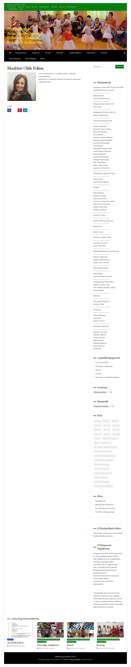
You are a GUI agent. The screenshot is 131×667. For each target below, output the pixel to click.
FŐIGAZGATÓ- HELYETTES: (103, 104)
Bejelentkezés (100, 501)
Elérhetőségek (13, 9)
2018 (116, 425)
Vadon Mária (97, 179)
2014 (106, 421)
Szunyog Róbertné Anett (102, 276)
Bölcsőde (34, 7)
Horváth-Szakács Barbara (102, 137)
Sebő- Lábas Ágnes (100, 165)
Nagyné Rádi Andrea (101, 115)
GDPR (21, 9)
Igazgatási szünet (99, 573)
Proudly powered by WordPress (50, 659)
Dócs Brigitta (98, 135)
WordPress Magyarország (105, 512)
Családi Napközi (44, 7)
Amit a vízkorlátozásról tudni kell (105, 567)
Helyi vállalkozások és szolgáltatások (106, 559)
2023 (107, 434)
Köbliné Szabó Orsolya (101, 260)
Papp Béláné (98, 274)
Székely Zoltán (98, 304)
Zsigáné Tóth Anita (100, 332)
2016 (97, 425)
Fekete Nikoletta (99, 315)
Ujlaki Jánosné (98, 340)
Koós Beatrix (98, 146)
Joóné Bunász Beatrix (101, 182)
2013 (97, 421)
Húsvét (98, 370)
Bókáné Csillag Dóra (100, 257)
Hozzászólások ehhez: (110, 528)
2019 (97, 430)
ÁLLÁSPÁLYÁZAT (102, 363)
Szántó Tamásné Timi (101, 285)
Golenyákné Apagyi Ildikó (102, 148)
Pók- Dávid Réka (99, 162)
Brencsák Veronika (100, 132)
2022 (97, 434)
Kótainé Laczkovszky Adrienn (104, 201)
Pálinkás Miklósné (99, 335)
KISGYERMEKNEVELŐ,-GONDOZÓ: (106, 251)
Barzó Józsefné (99, 346)
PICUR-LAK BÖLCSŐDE (102, 237)
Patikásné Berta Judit (101, 160)
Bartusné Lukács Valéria (102, 129)
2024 (116, 434)
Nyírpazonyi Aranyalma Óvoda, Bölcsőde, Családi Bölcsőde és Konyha (25, 36)
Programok (20, 7)
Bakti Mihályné (98, 193)
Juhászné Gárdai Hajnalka (102, 140)
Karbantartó (97, 226)
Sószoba (62, 7)
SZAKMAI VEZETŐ (100, 243)
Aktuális (10, 639)
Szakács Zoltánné (99, 210)
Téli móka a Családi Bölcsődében (107, 377)
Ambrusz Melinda (99, 126)
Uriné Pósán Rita (99, 246)
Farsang (98, 374)
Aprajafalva (41, 639)
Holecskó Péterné (99, 199)
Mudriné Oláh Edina (100, 207)
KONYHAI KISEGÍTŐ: (101, 326)
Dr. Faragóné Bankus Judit (105, 447)
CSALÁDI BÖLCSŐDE (53, 639)
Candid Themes (87, 659)
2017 (107, 425)
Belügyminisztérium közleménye (105, 570)
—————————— (101, 93)
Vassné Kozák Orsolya (101, 98)
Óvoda (28, 7)
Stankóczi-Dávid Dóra (101, 168)
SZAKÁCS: (97, 310)
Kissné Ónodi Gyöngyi (101, 143)
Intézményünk (11, 7)
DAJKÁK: (96, 187)
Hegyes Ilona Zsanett (101, 262)
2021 (116, 430)
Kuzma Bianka (98, 290)
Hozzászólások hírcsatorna (105, 508)
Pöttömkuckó (42, 642)
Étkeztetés (54, 7)
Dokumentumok (71, 7)
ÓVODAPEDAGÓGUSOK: (102, 121)
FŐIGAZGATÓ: (98, 96)
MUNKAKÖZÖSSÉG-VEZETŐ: (104, 112)
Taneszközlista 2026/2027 (103, 581)
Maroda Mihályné (99, 154)
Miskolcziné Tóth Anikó (101, 204)
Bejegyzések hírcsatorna (104, 505)
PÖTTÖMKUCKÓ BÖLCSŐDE (104, 287)
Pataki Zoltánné (99, 337)
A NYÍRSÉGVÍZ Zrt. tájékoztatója (105, 565)
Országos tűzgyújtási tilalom (103, 562)
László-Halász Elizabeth (102, 151)
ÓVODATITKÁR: (99, 215)
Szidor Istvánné (99, 321)
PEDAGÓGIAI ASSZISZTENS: (104, 173)
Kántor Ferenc (98, 232)
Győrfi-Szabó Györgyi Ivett (103, 221)
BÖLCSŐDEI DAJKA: (100, 268)
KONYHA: (96, 296)
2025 (97, 438)
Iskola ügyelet (98, 584)
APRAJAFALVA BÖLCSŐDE (103, 282)
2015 (115, 421)
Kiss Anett (97, 318)
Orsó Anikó (97, 107)
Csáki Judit (97, 349)
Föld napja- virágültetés (103, 366)
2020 (107, 430)
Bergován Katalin (99, 196)
